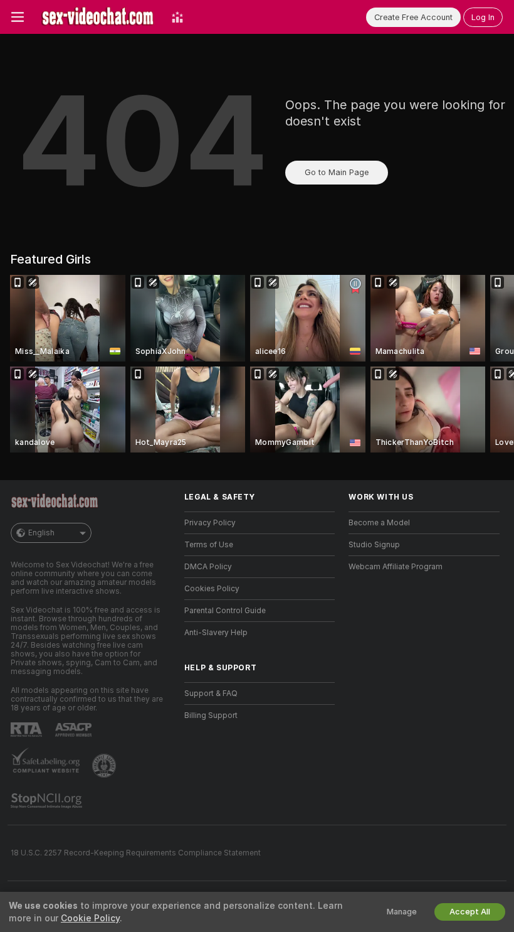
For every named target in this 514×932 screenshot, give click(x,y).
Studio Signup (374, 544)
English (41, 532)
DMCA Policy (208, 566)
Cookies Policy (211, 588)
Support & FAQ (211, 693)
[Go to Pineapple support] (105, 766)
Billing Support (211, 715)
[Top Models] (177, 17)
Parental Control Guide (225, 610)
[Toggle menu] (17, 17)
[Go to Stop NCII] (48, 800)
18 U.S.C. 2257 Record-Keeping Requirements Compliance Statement (136, 853)
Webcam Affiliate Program (396, 566)
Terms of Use (208, 544)
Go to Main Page (337, 172)
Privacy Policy (210, 522)
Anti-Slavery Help (216, 632)
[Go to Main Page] (97, 17)
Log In (483, 17)
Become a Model (379, 522)
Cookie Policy (90, 918)
